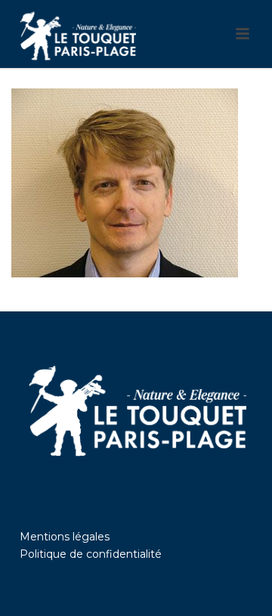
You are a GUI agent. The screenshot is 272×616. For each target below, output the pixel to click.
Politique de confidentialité (91, 554)
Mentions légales (65, 536)
